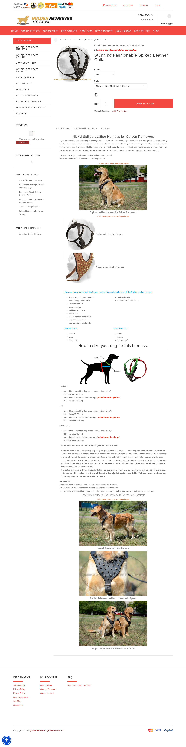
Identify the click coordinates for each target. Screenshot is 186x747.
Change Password (48, 689)
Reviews (105, 128)
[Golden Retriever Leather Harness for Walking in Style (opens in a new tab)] (113, 187)
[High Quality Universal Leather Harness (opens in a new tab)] (113, 523)
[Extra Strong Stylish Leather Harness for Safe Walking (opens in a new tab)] (113, 573)
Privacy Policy (19, 689)
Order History (46, 685)
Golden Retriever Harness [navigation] (68, 40)
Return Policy (19, 693)
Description (62, 128)
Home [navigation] (55, 40)
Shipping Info (19, 685)
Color (97, 69)
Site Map (17, 701)
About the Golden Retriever (30, 234)
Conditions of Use (21, 697)
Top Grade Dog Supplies (29, 207)
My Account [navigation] (128, 5)
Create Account (47, 693)
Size (96, 81)
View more (22, 142)
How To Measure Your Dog (30, 180)
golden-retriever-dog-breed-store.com (47, 730)
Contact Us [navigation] (111, 5)
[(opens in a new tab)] (80, 234)
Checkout (144, 5)
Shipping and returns (85, 128)
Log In (157, 5)
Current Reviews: (101, 111)
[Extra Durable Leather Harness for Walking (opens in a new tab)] (113, 623)
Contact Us (147, 19)
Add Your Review (119, 111)
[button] (170, 5)
